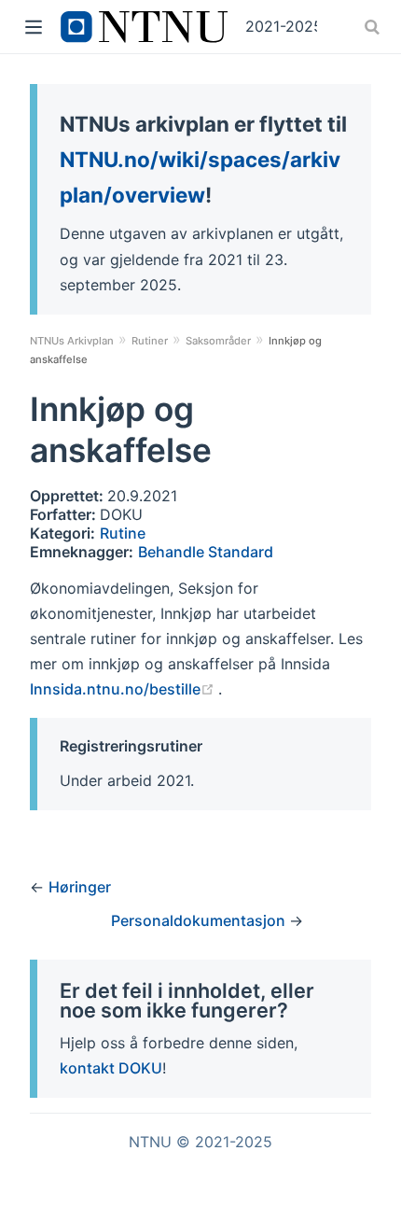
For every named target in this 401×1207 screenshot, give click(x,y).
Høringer (79, 886)
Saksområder (218, 340)
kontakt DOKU (111, 1068)
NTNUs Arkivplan (72, 340)
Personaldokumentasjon (200, 920)
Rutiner (149, 340)
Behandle (173, 551)
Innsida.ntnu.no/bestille (124, 689)
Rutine (122, 533)
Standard (240, 551)
